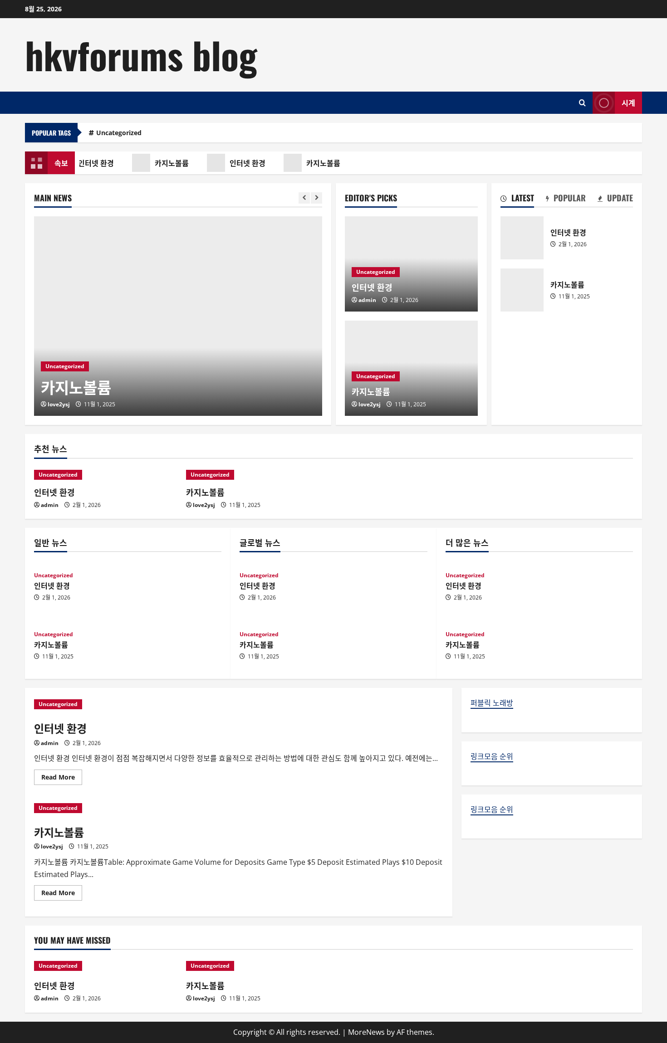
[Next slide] (316, 198)
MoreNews (366, 1032)
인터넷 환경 (93, 162)
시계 (628, 102)
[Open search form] (582, 103)
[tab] (517, 199)
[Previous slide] (304, 198)
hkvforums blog (141, 54)
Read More (61, 778)
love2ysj (59, 404)
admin (367, 300)
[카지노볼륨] (178, 316)
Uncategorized (119, 132)
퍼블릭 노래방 (492, 703)
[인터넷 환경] (105, 475)
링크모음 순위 (492, 756)
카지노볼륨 (169, 162)
